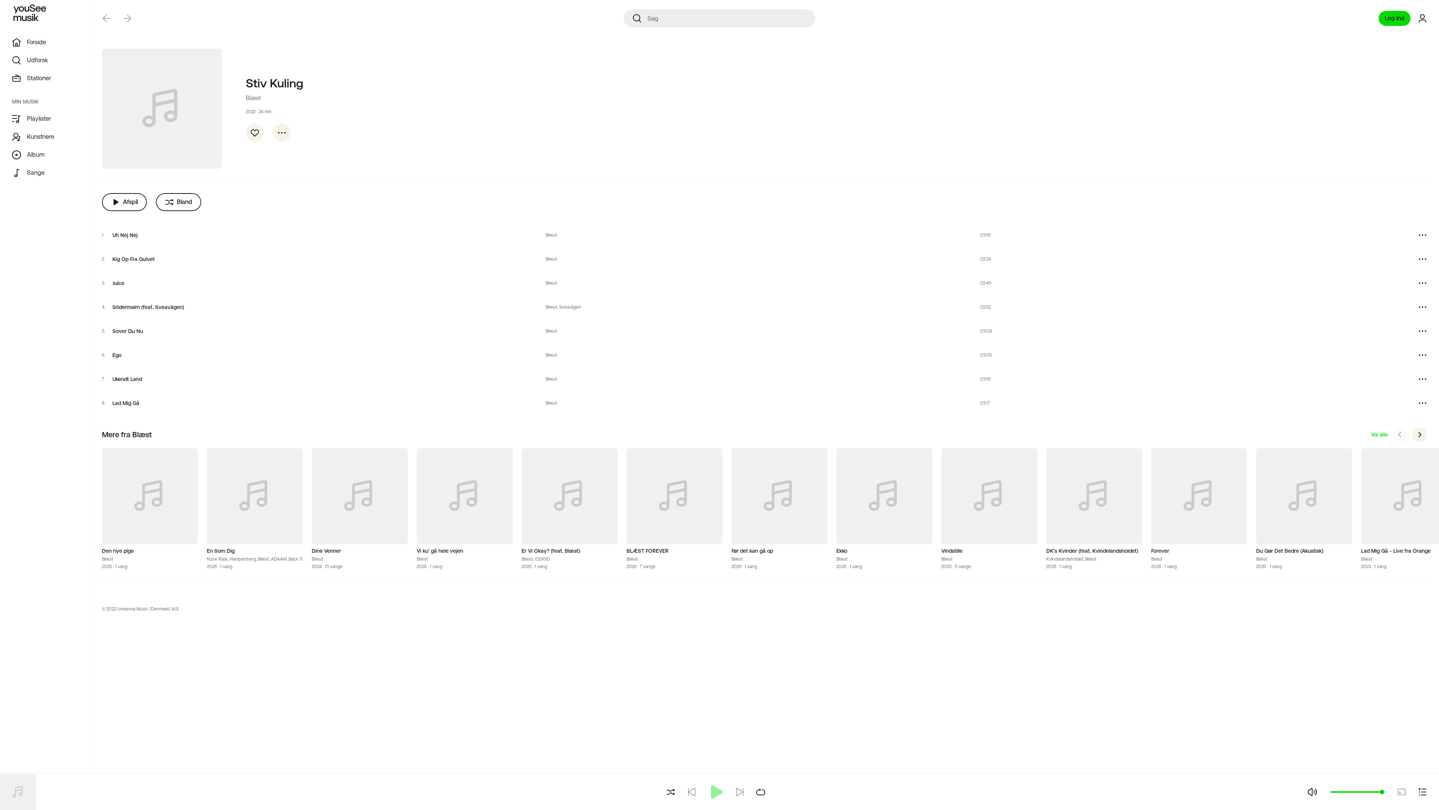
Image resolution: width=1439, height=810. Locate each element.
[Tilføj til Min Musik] (255, 133)
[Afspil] (716, 792)
